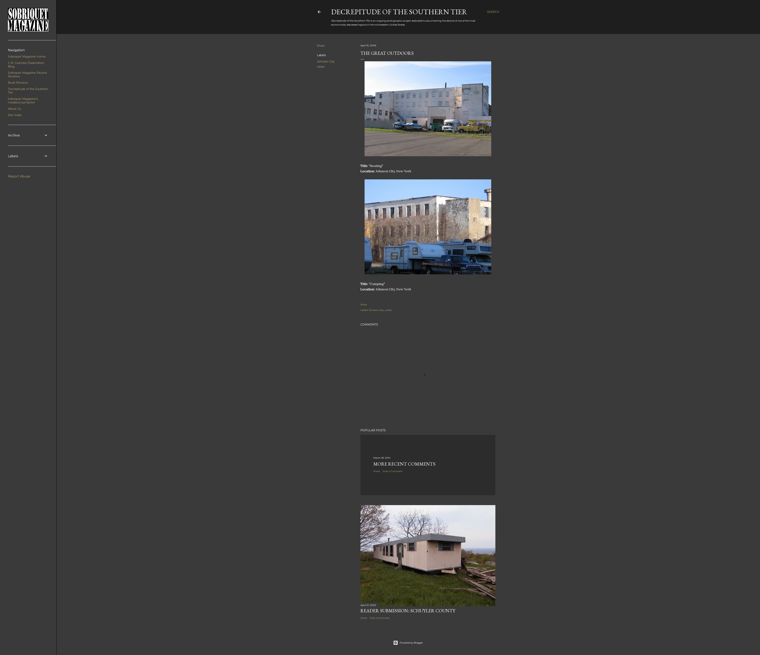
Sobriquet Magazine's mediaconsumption (23, 100)
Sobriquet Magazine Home (27, 56)
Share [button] (321, 45)
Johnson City (326, 61)
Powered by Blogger (411, 642)
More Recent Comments (404, 464)
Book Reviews (18, 82)
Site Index (15, 115)
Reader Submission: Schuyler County (407, 611)
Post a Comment (393, 471)
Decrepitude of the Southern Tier (399, 11)
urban (321, 66)
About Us (14, 109)
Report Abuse (19, 176)
